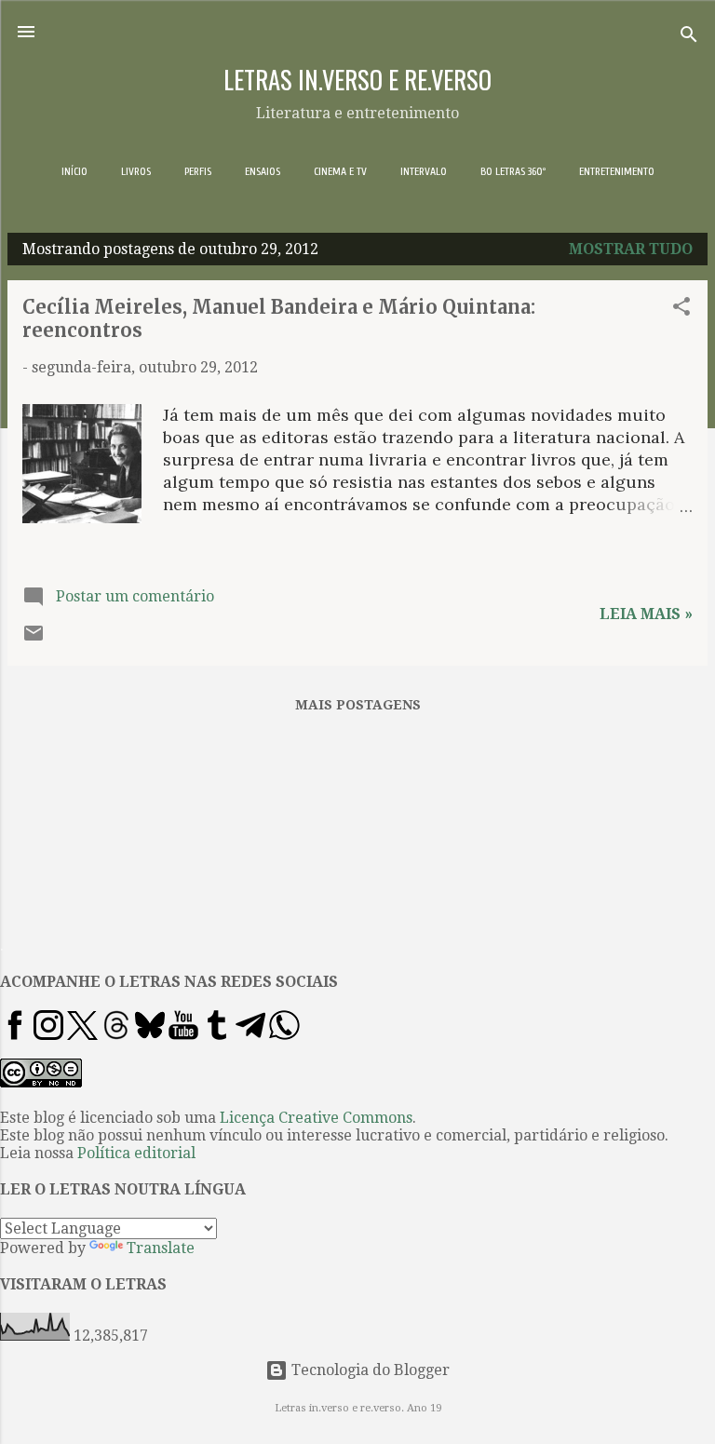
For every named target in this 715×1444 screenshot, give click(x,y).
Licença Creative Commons (316, 1118)
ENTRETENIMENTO (616, 171)
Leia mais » (646, 614)
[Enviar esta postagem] (33, 639)
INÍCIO (74, 171)
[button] (681, 309)
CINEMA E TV (340, 171)
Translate (161, 1248)
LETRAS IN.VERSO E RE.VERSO (357, 79)
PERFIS (197, 171)
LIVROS (136, 171)
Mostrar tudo (631, 249)
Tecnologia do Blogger (369, 1370)
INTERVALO (423, 171)
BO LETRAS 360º (513, 171)
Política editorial (136, 1153)
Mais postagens (358, 704)
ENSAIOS (262, 171)
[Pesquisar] (689, 37)
